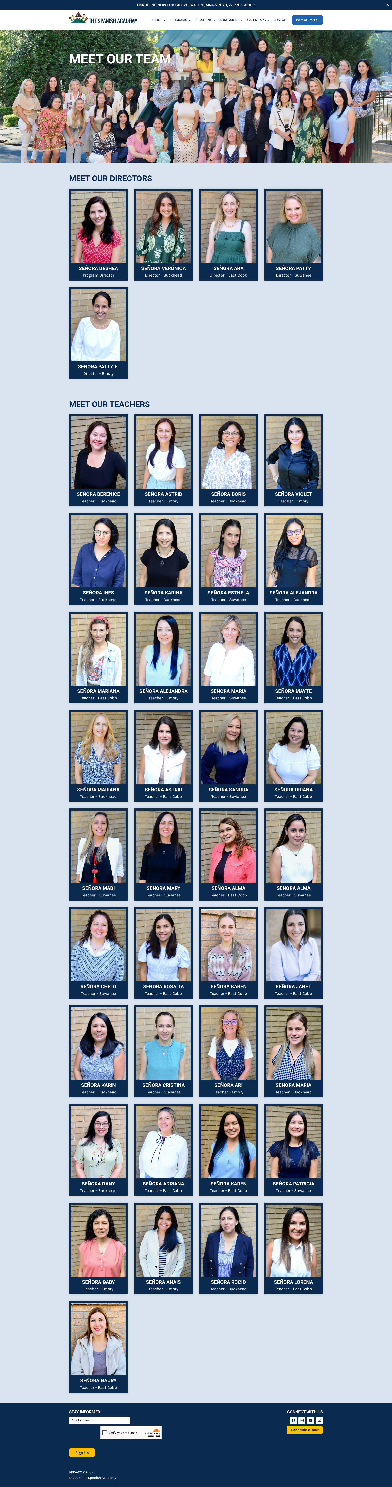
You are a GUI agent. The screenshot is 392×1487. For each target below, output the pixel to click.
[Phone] (310, 1420)
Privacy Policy (81, 1472)
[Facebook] (293, 1420)
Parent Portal (307, 20)
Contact (281, 20)
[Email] (319, 1420)
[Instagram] (301, 1420)
